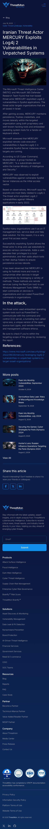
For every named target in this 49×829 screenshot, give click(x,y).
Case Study (7, 695)
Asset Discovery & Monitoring (15, 613)
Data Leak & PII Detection (13, 624)
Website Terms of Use (12, 811)
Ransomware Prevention (13, 630)
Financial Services (10, 646)
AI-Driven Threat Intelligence (14, 640)
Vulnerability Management (13, 619)
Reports (5, 684)
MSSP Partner (8, 722)
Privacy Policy (8, 794)
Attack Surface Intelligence (14, 562)
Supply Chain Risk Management (16, 583)
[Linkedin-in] (9, 826)
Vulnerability (27, 26)
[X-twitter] (3, 826)
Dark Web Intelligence (12, 573)
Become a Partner (10, 706)
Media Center (8, 738)
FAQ (4, 689)
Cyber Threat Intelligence (13, 578)
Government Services (11, 651)
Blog (4, 678)
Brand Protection (9, 635)
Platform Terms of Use (12, 805)
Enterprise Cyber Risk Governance (17, 589)
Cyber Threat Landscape (12, 26)
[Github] (14, 826)
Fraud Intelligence (10, 567)
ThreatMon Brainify (11, 600)
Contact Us (7, 749)
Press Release (8, 744)
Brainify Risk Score (11, 594)
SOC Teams (7, 667)
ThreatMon (13, 817)
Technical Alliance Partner (13, 711)
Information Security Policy (14, 800)
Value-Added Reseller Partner (15, 717)
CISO (4, 662)
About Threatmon (10, 733)
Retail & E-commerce (11, 657)
